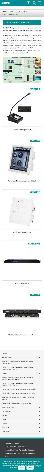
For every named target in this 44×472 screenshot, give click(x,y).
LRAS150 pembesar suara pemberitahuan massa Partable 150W (17, 362)
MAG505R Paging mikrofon (22, 130)
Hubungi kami (6, 431)
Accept (30, 468)
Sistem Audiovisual (8, 407)
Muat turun (5, 427)
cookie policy (34, 466)
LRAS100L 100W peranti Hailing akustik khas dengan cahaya (18, 398)
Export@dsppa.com (17, 447)
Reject (21, 468)
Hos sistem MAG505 (22, 284)
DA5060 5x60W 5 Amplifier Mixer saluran (22, 335)
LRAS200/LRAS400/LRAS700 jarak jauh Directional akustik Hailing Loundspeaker (18, 378)
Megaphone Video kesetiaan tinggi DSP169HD (16, 403)
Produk (11, 12)
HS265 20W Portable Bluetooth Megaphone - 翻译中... (19, 389)
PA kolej (4, 423)
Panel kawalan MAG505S (22, 232)
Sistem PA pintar (21, 12)
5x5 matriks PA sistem (11, 14)
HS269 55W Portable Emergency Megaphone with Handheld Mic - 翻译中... (18, 384)
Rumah (4, 12)
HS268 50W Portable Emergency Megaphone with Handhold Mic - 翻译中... (18, 368)
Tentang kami (6, 357)
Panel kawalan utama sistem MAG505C (22, 181)
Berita (4, 419)
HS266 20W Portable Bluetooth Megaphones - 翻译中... (19, 393)
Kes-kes (4, 415)
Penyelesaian (6, 411)
